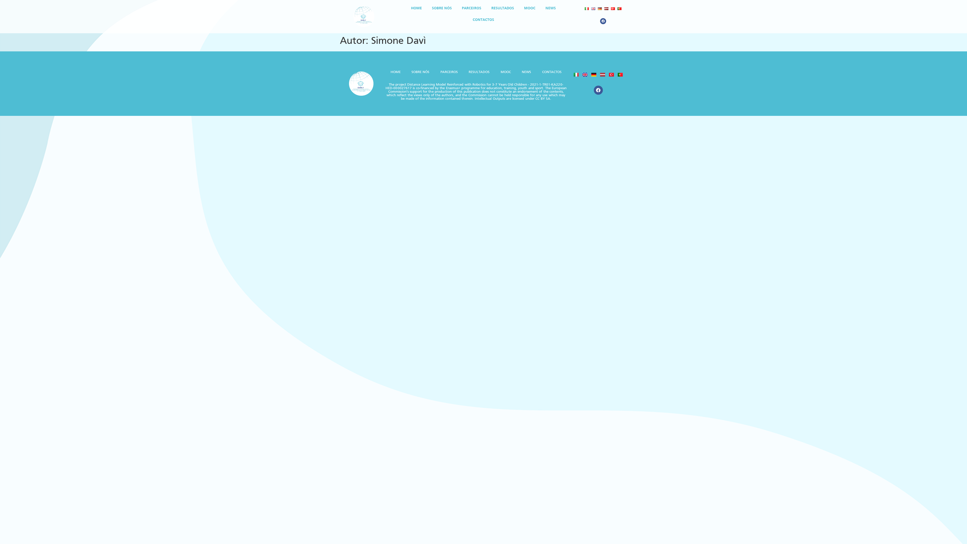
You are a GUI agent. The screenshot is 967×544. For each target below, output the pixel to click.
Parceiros (471, 8)
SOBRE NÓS (442, 8)
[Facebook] (603, 21)
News (550, 8)
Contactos (483, 20)
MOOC (529, 8)
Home (416, 8)
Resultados (502, 8)
